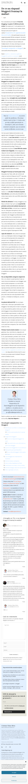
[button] (25, 761)
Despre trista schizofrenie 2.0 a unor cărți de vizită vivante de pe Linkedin (14, 675)
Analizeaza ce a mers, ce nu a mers (15, 465)
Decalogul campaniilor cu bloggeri (12, 683)
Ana (8, 524)
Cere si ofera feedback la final (13, 463)
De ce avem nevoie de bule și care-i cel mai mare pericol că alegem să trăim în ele (13, 671)
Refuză (14, 776)
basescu (4, 759)
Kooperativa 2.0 (13, 116)
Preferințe (14, 780)
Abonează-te (7, 488)
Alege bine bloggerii (11, 436)
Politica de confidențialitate (7, 742)
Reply (23, 566)
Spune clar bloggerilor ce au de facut (15, 447)
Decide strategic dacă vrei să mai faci (15, 467)
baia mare (21, 758)
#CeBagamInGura (6, 752)
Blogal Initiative (11, 759)
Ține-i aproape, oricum (11, 470)
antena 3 (19, 756)
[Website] (14, 650)
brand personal (19, 759)
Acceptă (14, 772)
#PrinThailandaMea (18, 754)
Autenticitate (14, 758)
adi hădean (13, 756)
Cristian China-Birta (7, 2)
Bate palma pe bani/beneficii (13, 450)
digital (4, 17)
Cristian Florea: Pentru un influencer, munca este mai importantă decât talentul (13, 680)
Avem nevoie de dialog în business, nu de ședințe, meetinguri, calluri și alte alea (13, 687)
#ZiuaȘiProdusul (5, 756)
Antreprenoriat (6, 758)
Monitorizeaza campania (12, 461)
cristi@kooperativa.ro (14, 511)
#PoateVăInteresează (7, 754)
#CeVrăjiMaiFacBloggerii (18, 752)
